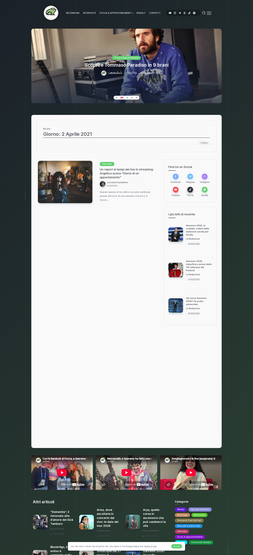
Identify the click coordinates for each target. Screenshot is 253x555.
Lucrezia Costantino (117, 182)
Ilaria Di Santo (193, 239)
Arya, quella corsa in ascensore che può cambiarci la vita (154, 518)
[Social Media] (170, 13)
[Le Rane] (51, 12)
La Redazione (115, 73)
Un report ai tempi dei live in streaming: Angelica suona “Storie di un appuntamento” (127, 173)
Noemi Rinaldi (57, 529)
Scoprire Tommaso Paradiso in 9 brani (126, 65)
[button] (116, 97)
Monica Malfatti (151, 531)
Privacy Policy (132, 546)
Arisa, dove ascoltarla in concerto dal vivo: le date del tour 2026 (107, 518)
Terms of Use (150, 546)
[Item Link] (65, 182)
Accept (176, 546)
